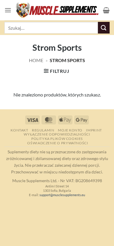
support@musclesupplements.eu (62, 195)
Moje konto (70, 130)
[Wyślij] (104, 27)
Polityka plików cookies (57, 138)
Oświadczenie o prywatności (57, 143)
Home (36, 60)
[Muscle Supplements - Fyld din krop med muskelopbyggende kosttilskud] (57, 10)
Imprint (94, 130)
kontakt (19, 130)
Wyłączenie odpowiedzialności (57, 134)
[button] (7, 10)
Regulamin (43, 130)
